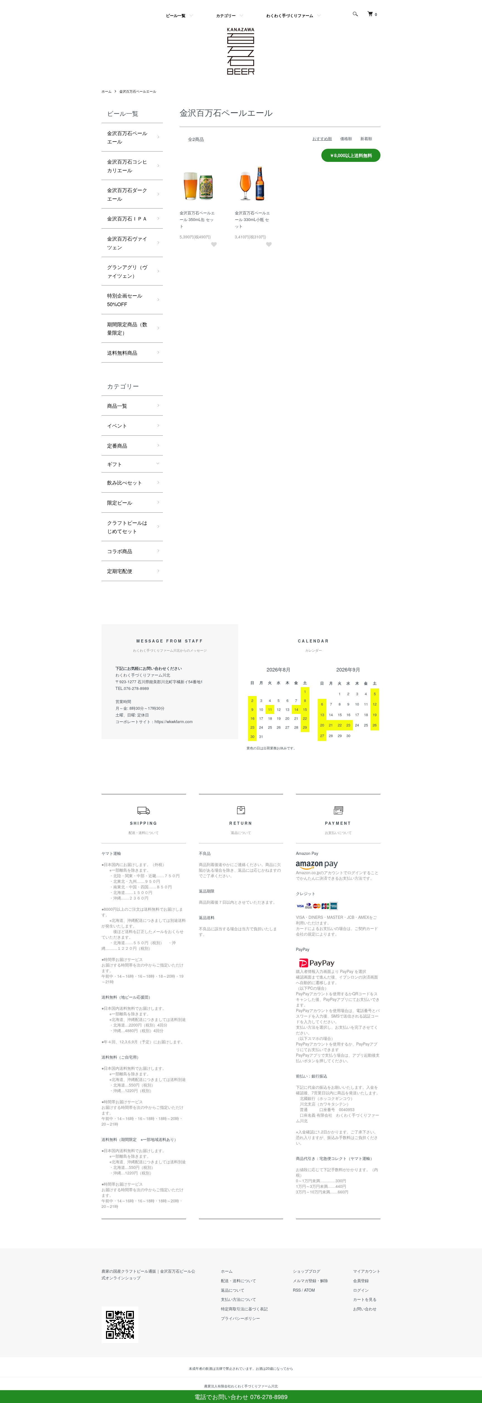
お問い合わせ (365, 1308)
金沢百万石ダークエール (127, 194)
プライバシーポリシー (240, 1318)
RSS (297, 1290)
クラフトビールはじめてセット (127, 527)
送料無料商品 (122, 352)
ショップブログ (306, 1271)
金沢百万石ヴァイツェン (127, 243)
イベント (117, 425)
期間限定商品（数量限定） (127, 328)
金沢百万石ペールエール (137, 91)
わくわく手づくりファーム (289, 15)
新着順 (366, 138)
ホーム (107, 91)
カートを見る (365, 1299)
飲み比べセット (124, 482)
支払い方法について (238, 1299)
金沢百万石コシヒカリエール (127, 166)
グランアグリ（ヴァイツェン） (127, 271)
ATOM (309, 1290)
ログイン (361, 1290)
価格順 (346, 138)
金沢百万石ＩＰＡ (127, 218)
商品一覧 (117, 405)
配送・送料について (238, 1280)
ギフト (114, 463)
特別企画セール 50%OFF (127, 300)
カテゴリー (226, 15)
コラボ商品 (119, 551)
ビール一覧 (175, 15)
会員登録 (361, 1280)
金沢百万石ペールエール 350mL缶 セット (197, 219)
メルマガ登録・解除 (310, 1280)
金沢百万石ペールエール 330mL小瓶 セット (252, 219)
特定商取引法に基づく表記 (244, 1308)
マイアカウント (366, 1271)
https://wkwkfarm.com (174, 721)
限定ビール (119, 502)
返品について (232, 1290)
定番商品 (117, 445)
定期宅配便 (119, 570)
